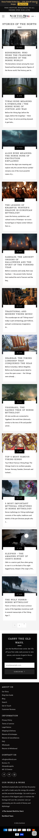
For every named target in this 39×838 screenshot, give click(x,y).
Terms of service (8, 724)
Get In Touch (6, 706)
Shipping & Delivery (9, 731)
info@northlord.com (9, 759)
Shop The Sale (23, 4)
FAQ (3, 741)
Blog (3, 699)
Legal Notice (6, 727)
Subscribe (18, 671)
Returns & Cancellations (10, 738)
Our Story (5, 692)
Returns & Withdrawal (9, 749)
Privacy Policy (7, 720)
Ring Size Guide (7, 695)
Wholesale (6, 745)
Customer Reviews (8, 709)
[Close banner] (37, 3)
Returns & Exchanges (9, 734)
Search (4, 702)
